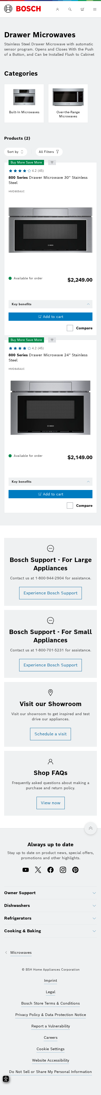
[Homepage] (22, 9)
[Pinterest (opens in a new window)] (75, 870)
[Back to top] (90, 828)
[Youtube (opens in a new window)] (26, 870)
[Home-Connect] (52, 162)
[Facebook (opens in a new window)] (50, 870)
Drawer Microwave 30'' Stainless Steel (48, 180)
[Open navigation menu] (95, 9)
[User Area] (57, 9)
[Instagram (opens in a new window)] (63, 870)
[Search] (70, 9)
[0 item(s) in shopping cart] (82, 9)
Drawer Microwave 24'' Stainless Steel (48, 357)
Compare (84, 328)
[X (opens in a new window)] (38, 870)
